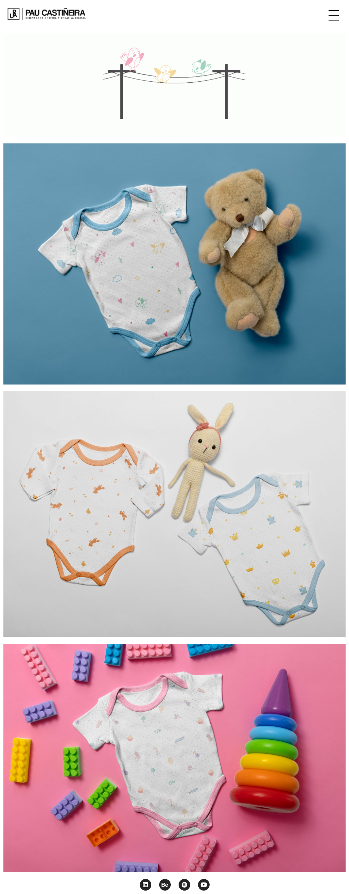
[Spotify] (184, 885)
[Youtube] (204, 885)
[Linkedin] (145, 885)
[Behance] (165, 885)
